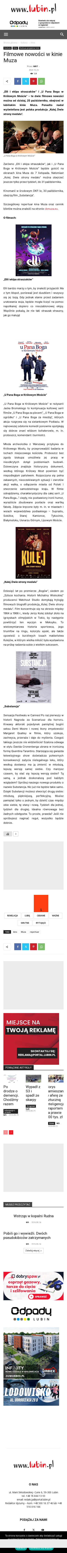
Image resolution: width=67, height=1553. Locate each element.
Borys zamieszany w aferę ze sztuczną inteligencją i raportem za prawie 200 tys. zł (55, 1102)
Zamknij (21, 1547)
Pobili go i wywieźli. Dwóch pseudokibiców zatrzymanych (27, 1235)
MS (5, 1115)
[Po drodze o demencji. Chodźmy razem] (11, 1078)
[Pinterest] (33, 81)
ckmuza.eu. (51, 208)
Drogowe (31, 1106)
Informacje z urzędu (9, 1111)
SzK (27, 1109)
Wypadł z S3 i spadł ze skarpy (33, 1093)
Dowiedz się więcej (41, 1547)
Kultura (24, 42)
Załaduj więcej (32, 1250)
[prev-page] (5, 1132)
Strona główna (10, 42)
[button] (62, 34)
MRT (35, 66)
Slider (51, 1123)
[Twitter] (25, 81)
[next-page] (11, 1132)
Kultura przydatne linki (29, 48)
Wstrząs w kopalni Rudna (34, 1216)
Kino (33, 42)
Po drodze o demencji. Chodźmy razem (11, 1095)
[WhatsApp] (41, 81)
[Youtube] (42, 1530)
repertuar (34, 932)
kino (15, 932)
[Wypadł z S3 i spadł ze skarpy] (33, 1078)
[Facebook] (17, 81)
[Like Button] (7, 833)
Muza (23, 932)
